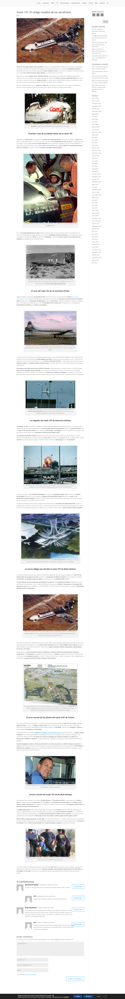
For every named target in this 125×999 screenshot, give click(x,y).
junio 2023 (95, 140)
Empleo (84, 3)
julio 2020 (94, 200)
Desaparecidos (76, 3)
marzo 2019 (95, 242)
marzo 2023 (95, 145)
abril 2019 (95, 239)
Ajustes (99, 996)
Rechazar (88, 996)
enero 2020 (95, 216)
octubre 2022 (95, 155)
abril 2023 (95, 142)
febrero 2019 (95, 244)
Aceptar (78, 996)
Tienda (91, 3)
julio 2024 (94, 116)
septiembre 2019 (96, 226)
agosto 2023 (95, 135)
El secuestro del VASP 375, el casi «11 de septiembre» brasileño (100, 58)
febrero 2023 (95, 148)
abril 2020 (95, 208)
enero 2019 (95, 247)
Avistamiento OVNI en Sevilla (100, 78)
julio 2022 (94, 158)
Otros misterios (64, 3)
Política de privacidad (30, 974)
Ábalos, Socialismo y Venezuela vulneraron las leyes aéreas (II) (99, 51)
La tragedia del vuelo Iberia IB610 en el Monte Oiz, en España (99, 38)
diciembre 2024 (96, 103)
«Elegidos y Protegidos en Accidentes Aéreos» (47, 732)
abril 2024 (95, 122)
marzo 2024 (95, 124)
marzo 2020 (95, 210)
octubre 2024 (95, 109)
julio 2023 (94, 137)
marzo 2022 (95, 169)
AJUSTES (66, 997)
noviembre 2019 (96, 221)
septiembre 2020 (96, 195)
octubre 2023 (95, 129)
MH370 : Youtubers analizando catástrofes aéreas (98, 31)
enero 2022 (95, 171)
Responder (78, 886)
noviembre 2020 (96, 189)
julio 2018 (94, 263)
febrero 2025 (95, 101)
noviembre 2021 (96, 176)
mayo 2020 (95, 205)
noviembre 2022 (96, 153)
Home (38, 3)
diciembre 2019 (96, 218)
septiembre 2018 (96, 257)
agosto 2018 (95, 260)
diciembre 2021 (96, 174)
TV (57, 3)
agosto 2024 (95, 114)
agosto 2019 (95, 229)
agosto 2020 (95, 197)
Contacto (102, 3)
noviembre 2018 (96, 252)
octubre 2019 (95, 223)
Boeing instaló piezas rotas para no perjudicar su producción (99, 44)
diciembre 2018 (96, 250)
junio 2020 (95, 202)
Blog (96, 3)
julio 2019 (94, 231)
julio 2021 (94, 187)
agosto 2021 (95, 184)
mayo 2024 (95, 119)
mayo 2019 (95, 236)
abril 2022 (95, 166)
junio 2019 (95, 234)
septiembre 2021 (96, 182)
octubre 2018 (95, 255)
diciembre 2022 (96, 150)
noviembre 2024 (96, 106)
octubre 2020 (95, 192)
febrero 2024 (95, 127)
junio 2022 (95, 161)
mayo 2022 (95, 163)
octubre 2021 (95, 179)
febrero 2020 (95, 213)
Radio (52, 3)
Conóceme (46, 3)
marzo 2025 (95, 98)
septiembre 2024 (96, 111)
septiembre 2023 (96, 132)
